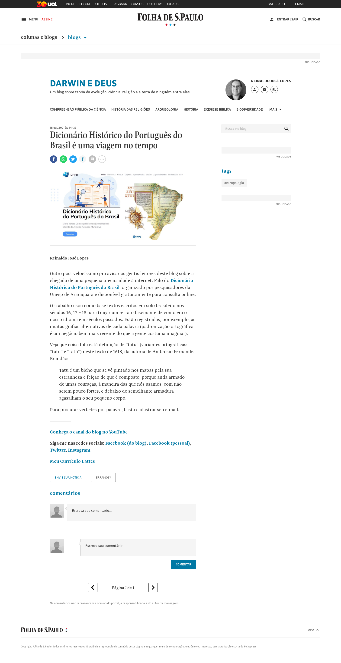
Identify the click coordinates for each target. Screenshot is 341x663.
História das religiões (130, 109)
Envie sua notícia (68, 477)
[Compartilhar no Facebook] (53, 159)
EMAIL (299, 4)
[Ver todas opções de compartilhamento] (82, 159)
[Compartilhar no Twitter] (73, 159)
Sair (294, 19)
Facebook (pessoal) (169, 443)
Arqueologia (166, 109)
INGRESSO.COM (78, 4)
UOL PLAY (154, 4)
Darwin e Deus (83, 83)
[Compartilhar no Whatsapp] (63, 159)
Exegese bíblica (217, 109)
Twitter (58, 450)
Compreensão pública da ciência (78, 109)
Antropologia (234, 182)
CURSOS (137, 4)
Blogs (75, 37)
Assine (47, 19)
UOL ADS (172, 4)
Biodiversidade (249, 109)
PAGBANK (120, 4)
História (191, 109)
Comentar (183, 564)
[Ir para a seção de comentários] (92, 159)
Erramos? (103, 477)
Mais (273, 109)
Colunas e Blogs (39, 37)
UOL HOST (101, 4)
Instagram (79, 450)
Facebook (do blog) (126, 443)
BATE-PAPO (276, 4)
